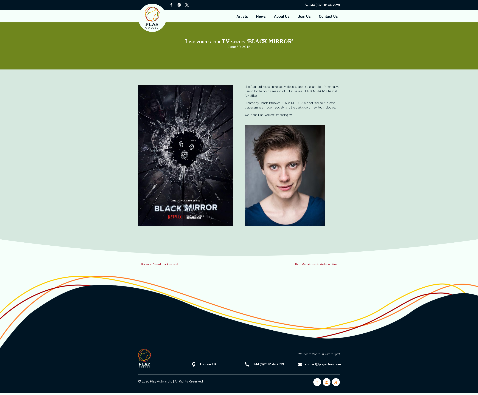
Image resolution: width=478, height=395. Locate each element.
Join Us (304, 17)
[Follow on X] (187, 5)
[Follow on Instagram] (179, 5)
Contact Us (328, 17)
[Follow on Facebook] (171, 5)
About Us (282, 17)
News (261, 17)
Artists (242, 17)
